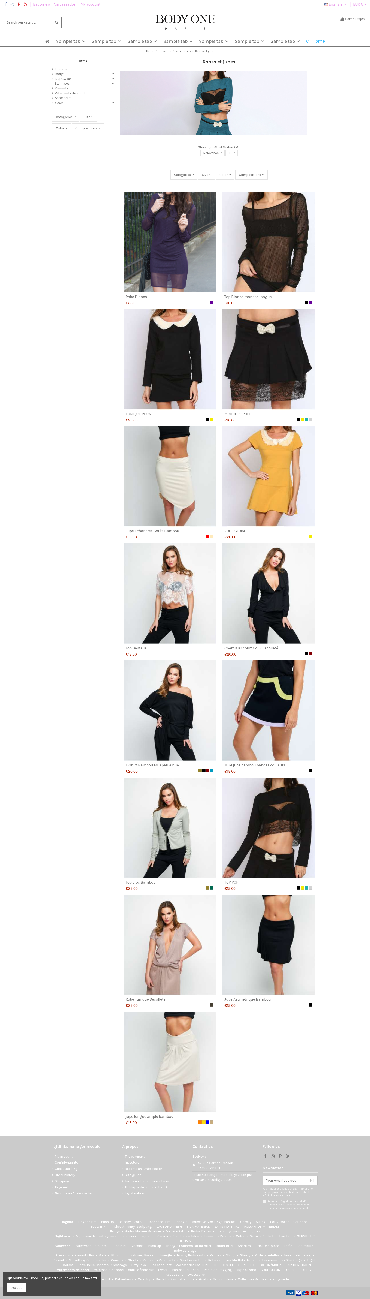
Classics (137, 1246)
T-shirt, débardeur (139, 1270)
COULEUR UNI (271, 1270)
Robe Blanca (136, 296)
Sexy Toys (139, 1265)
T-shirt (105, 1279)
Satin (254, 1236)
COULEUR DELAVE (299, 1270)
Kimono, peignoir (139, 1236)
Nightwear (63, 79)
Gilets (204, 1279)
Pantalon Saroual (169, 1279)
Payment (61, 1187)
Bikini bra (99, 1246)
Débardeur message (111, 1265)
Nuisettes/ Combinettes (88, 1260)
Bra (94, 1222)
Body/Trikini (100, 1226)
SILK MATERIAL (198, 1226)
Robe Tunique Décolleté (146, 999)
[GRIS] (310, 419)
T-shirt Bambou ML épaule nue (152, 765)
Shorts (133, 1260)
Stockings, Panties (221, 1222)
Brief (259, 1246)
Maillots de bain (245, 1260)
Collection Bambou (253, 1279)
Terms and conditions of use (147, 1181)
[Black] (306, 302)
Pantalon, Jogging (218, 1270)
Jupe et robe (247, 1270)
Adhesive (199, 1222)
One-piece (272, 1246)
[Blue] (207, 1122)
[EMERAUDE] (306, 419)
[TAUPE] (211, 1005)
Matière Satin (176, 1231)
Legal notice (134, 1193)
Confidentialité (66, 1162)
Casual (59, 1260)
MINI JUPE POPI (237, 414)
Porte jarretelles (267, 1255)
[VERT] (211, 888)
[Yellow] (204, 1122)
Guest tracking (66, 1169)
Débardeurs (124, 1279)
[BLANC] (211, 653)
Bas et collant (161, 1265)
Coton (241, 1236)
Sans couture (223, 1279)
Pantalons (151, 1260)
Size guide (133, 1175)
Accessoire (63, 98)
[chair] (211, 536)
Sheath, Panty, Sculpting (133, 1226)
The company (135, 1156)
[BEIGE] (211, 1122)
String (261, 1222)
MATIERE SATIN (299, 1265)
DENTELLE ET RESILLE (238, 1265)
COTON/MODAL (272, 1265)
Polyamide (281, 1279)
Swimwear (63, 83)
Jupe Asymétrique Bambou (247, 999)
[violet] (211, 302)
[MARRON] (310, 653)
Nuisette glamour (107, 1236)
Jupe (191, 1279)
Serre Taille (86, 1265)
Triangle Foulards (180, 1246)
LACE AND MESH (170, 1226)
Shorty (245, 1255)
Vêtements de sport (70, 93)
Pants (201, 1255)
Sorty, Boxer (279, 1222)
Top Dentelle (136, 648)
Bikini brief (203, 1246)
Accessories (185, 1265)
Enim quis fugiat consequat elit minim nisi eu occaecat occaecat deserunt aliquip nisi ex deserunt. (288, 1204)
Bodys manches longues (241, 1231)
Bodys (59, 74)
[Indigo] (211, 770)
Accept (16, 1288)
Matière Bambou (148, 1231)
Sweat (163, 1270)
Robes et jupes (220, 1260)
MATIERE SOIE (206, 1265)
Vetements (167, 1260)
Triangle (181, 1222)
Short (177, 1236)
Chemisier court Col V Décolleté (251, 648)
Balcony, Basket (131, 1222)
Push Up (108, 1222)
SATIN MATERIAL (227, 1226)
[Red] (207, 536)
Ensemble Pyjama (218, 1236)
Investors (132, 1162)
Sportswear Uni (192, 1260)
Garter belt (301, 1222)
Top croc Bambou (141, 882)
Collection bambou (278, 1236)
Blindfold (119, 1246)
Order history (65, 1175)
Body (103, 1255)
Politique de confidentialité (146, 1187)
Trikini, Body (186, 1255)
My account (91, 4)
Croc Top (145, 1279)
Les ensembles (274, 1260)
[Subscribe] (312, 1180)
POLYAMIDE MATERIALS (262, 1226)
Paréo (288, 1246)
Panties (216, 1255)
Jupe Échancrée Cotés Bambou (152, 531)
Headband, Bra (159, 1222)
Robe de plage (185, 1250)
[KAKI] (200, 770)
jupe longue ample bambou (149, 1116)
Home (83, 61)
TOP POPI (231, 882)
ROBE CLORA (234, 531)
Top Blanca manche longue (248, 296)
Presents (61, 88)
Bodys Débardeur (205, 1231)
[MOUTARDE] (211, 419)
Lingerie (61, 69)
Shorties (245, 1246)
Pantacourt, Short (186, 1270)
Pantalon (193, 1236)
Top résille (305, 1246)
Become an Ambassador (54, 4)
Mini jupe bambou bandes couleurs (254, 765)
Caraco (163, 1236)
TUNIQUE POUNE (140, 414)
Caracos (117, 1260)
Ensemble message (299, 1255)
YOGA (59, 103)
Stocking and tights (301, 1260)
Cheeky (246, 1222)
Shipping (62, 1181)
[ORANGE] (200, 1122)
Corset (68, 1265)
